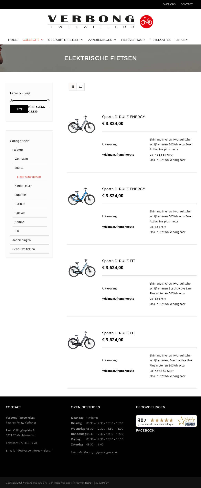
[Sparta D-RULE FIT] (82, 268)
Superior (20, 195)
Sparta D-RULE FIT (118, 261)
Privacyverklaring (82, 482)
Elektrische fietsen (29, 177)
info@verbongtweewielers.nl (34, 450)
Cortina (19, 222)
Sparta (19, 168)
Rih (17, 231)
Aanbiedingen (21, 240)
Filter (19, 109)
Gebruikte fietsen (23, 249)
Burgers (20, 204)
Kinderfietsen (23, 186)
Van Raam (21, 159)
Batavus (20, 213)
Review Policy (101, 482)
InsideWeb (59, 482)
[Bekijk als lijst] (80, 87)
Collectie (18, 150)
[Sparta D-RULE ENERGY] (82, 124)
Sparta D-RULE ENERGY (123, 117)
